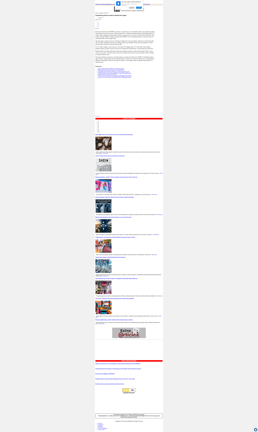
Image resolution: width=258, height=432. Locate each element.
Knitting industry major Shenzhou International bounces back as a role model (115, 379)
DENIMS (107, 4)
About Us (100, 423)
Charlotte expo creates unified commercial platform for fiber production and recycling (114, 75)
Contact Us (100, 424)
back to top (97, 116)
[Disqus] (125, 97)
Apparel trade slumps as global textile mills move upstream (110, 257)
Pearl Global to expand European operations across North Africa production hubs (113, 71)
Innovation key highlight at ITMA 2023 (104, 373)
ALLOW (139, 7)
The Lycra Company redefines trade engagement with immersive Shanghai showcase (114, 73)
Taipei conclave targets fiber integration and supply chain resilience (111, 68)
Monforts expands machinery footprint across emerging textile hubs (111, 69)
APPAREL (103, 4)
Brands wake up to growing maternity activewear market (109, 384)
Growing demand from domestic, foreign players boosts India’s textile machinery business (118, 368)
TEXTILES (100, 4)
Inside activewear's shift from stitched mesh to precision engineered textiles (114, 197)
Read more (105, 153)
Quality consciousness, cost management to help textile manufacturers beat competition (117, 363)
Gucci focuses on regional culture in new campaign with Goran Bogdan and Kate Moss (115, 76)
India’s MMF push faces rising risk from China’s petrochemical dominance (114, 134)
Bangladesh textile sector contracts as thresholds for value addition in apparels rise (114, 72)
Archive (148, 4)
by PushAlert (119, 9)
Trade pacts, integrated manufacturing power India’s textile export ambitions (114, 298)
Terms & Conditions (102, 428)
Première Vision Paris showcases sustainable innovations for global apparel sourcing (114, 77)
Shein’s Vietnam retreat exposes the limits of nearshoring (109, 155)
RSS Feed (100, 427)
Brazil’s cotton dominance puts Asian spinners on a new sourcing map (113, 217)
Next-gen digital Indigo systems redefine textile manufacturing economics (114, 319)
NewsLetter (143, 4)
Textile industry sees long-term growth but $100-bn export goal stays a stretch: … (116, 237)
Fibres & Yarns (112, 4)
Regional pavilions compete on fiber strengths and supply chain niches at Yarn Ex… (116, 177)
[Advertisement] (129, 349)
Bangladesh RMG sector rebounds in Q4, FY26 (107, 74)
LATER (131, 7)
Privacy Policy (101, 429)
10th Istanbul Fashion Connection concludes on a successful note (111, 70)
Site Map (100, 425)
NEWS (96, 4)
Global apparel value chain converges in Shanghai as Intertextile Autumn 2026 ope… (116, 278)
